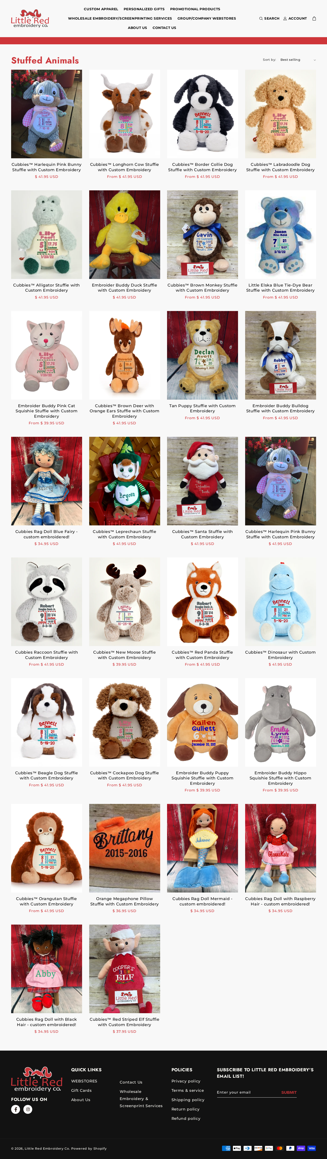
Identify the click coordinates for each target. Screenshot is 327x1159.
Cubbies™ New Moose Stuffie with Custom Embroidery (124, 655)
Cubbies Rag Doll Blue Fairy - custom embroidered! (46, 534)
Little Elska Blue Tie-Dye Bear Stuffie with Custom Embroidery (280, 288)
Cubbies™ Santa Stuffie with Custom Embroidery (202, 534)
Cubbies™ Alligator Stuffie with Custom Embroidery (46, 288)
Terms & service (188, 1090)
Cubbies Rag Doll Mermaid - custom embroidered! (202, 901)
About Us (80, 1100)
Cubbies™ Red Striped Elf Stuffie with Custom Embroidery (124, 1022)
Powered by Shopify (89, 1149)
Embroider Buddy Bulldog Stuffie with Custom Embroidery (280, 408)
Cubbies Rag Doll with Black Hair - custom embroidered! (46, 1022)
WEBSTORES (84, 1081)
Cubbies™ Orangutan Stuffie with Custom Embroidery (46, 901)
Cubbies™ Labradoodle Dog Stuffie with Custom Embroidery (280, 167)
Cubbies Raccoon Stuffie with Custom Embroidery (46, 655)
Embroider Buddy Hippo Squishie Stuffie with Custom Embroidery (280, 778)
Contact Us (131, 1082)
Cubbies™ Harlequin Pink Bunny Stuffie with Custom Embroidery (47, 167)
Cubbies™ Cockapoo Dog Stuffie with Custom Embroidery (124, 776)
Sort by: (269, 60)
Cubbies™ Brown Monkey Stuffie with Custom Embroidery (202, 288)
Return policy (186, 1109)
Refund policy (186, 1118)
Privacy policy (186, 1081)
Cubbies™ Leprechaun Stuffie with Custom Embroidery (124, 534)
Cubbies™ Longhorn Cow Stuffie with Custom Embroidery (124, 167)
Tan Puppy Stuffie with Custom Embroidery (202, 408)
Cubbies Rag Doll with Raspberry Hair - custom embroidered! (280, 901)
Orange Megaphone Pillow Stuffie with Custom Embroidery (124, 901)
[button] (269, 18)
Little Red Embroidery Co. (47, 1149)
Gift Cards (81, 1090)
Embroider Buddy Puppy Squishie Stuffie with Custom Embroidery (202, 778)
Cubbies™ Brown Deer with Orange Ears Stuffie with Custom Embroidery (124, 411)
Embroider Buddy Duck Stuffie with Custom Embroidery (124, 288)
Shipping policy (188, 1100)
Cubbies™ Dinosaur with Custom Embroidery (280, 655)
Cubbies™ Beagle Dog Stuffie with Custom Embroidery (46, 776)
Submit (289, 1092)
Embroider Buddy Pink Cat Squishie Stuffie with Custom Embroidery (46, 411)
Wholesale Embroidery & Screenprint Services (141, 1098)
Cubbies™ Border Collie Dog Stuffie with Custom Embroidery (202, 167)
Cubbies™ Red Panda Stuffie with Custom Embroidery (202, 655)
